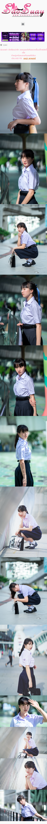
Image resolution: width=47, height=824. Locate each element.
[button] (23, 24)
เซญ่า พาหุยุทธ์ (30, 58)
